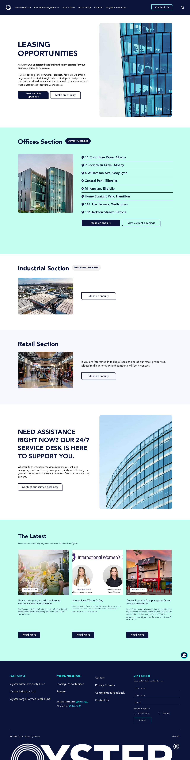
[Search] (182, 7)
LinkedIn (176, 737)
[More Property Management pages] (58, 7)
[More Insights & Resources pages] (127, 7)
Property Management (68, 676)
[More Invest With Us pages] (30, 7)
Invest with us (17, 676)
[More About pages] (102, 7)
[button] (78, 141)
